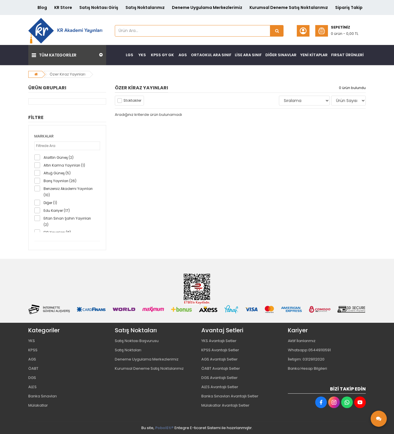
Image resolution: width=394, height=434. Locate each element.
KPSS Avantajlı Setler (220, 350)
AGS (32, 359)
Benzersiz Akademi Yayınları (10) (68, 191)
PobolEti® (164, 428)
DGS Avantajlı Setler (219, 377)
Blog (42, 7)
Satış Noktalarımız (145, 7)
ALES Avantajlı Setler (219, 387)
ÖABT (33, 368)
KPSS (32, 350)
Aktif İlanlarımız (302, 341)
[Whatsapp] (347, 402)
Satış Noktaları (128, 350)
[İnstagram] (334, 402)
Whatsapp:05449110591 (309, 350)
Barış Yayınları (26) (60, 180)
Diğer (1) (50, 202)
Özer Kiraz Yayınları (67, 74)
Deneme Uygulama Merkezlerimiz (207, 7)
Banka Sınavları (42, 396)
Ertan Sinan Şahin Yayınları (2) (67, 221)
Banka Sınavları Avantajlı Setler (229, 396)
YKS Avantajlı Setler (219, 341)
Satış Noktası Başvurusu (137, 341)
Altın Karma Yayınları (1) (64, 165)
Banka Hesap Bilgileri (307, 368)
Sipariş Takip (349, 7)
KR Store (63, 7)
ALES (32, 387)
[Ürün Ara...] (277, 31)
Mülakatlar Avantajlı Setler (225, 405)
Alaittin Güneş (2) (59, 157)
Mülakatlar (38, 405)
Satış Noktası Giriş (98, 7)
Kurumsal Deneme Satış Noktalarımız (288, 7)
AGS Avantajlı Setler (219, 359)
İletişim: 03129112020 (306, 359)
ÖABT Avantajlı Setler (220, 368)
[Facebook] (321, 402)
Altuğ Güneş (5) (57, 173)
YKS (31, 341)
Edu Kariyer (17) (57, 210)
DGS (32, 377)
